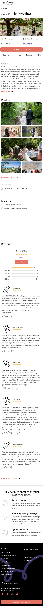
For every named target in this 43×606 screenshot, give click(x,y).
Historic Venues (6, 562)
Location (29, 55)
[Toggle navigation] (3, 3)
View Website (27, 44)
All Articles (26, 554)
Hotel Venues (5, 565)
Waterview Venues (7, 574)
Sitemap (4, 590)
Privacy (11, 590)
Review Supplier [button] (21, 262)
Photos (18, 55)
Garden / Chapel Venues (8, 555)
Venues (3, 548)
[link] (2, 594)
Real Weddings (27, 560)
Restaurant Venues (7, 571)
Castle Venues (5, 552)
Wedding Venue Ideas (30, 557)
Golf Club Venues (6, 559)
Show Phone (8, 44)
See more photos (8, 177)
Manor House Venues (8, 568)
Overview (6, 55)
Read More (5, 91)
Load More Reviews (9, 478)
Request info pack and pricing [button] (21, 49)
